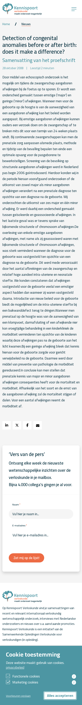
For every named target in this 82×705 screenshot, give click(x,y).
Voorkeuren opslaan (18, 695)
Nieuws (26, 24)
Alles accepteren (60, 695)
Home (6, 24)
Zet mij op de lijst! (26, 558)
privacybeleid (15, 667)
